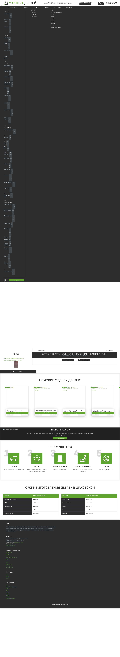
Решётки (37, 7)
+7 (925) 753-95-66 (111, 2)
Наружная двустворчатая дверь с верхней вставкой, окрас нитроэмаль (74, 411)
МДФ (7, 559)
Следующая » (109, 350)
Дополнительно (83, 360)
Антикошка (33, 16)
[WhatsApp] (102, 3)
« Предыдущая (41, 350)
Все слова (22, 291)
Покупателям (57, 7)
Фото (52, 21)
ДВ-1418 (8, 387)
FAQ (52, 10)
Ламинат (8, 554)
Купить (10, 415)
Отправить (45, 622)
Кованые (33, 12)
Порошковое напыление (11, 557)
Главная (4, 303)
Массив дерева (9, 566)
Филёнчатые (9, 564)
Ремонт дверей (9, 567)
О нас (47, 7)
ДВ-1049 (65, 387)
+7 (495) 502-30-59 (111, 4)
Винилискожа (9, 552)
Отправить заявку (60, 438)
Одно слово (15, 291)
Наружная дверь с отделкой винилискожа (46, 410)
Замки (52, 14)
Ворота (26, 7)
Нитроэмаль (8, 556)
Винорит (7, 561)
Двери (7, 574)
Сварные (33, 10)
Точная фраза (7, 291)
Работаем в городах (56, 27)
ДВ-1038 (36, 387)
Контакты (69, 7)
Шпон (7, 562)
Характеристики (68, 360)
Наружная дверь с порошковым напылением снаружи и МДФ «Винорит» (101, 411)
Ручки (52, 16)
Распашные (34, 14)
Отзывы (53, 23)
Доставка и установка (56, 12)
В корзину (24, 415)
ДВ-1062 (93, 387)
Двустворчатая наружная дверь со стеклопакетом (15, 411)
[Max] (99, 3)
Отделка (53, 18)
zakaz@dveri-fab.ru (85, 2)
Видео (52, 25)
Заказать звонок (16, 280)
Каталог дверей (12, 7)
